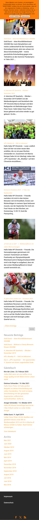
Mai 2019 (7, 457)
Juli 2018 (7, 478)
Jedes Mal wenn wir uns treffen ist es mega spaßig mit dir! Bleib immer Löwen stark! (19, 376)
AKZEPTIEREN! (14, 16)
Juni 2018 (7, 481)
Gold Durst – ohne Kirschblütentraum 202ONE (19, 39)
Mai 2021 (7, 440)
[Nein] (37, 10)
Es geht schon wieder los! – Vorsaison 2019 (18, 298)
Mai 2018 (7, 485)
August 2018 (8, 474)
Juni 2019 (7, 454)
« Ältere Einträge (10, 326)
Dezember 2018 (10, 464)
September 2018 (10, 471)
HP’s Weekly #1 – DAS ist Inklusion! (15, 143)
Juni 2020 (7, 444)
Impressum (8, 496)
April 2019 (8, 461)
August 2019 (8, 451)
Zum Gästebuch (10, 431)
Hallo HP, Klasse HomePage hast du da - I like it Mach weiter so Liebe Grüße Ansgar (19, 407)
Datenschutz (8, 503)
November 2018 (10, 468)
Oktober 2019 (9, 447)
